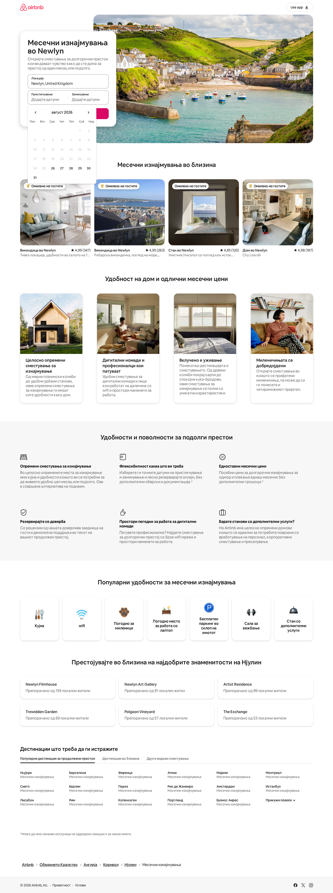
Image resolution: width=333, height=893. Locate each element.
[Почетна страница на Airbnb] (31, 7)
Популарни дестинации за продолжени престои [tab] (57, 759)
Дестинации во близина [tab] (120, 759)
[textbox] (48, 99)
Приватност (61, 885)
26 (53, 168)
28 (71, 168)
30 (89, 168)
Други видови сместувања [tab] (168, 759)
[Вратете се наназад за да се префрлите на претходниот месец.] (35, 112)
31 (35, 178)
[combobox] (68, 83)
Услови (80, 885)
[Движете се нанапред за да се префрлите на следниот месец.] (88, 112)
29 (80, 168)
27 (62, 168)
